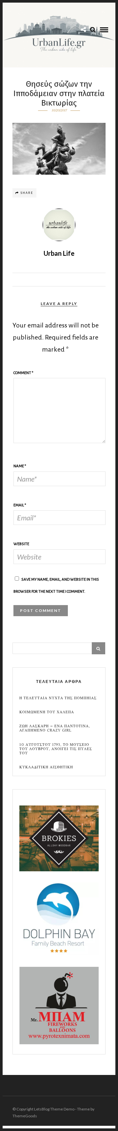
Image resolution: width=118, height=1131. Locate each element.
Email (19, 505)
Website (21, 544)
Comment (23, 373)
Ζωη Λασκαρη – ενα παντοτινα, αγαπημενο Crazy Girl (54, 728)
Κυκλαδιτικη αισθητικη (46, 767)
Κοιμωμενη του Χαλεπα (46, 712)
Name (19, 466)
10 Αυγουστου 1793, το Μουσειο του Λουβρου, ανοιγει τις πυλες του (55, 749)
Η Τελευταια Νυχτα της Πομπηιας (58, 698)
